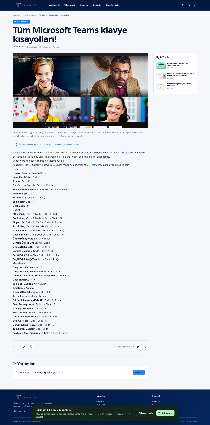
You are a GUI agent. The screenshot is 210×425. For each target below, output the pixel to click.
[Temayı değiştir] (189, 5)
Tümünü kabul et (165, 413)
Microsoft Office (30, 15)
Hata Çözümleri (113, 5)
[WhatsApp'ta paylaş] (24, 347)
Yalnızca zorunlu (146, 413)
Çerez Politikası (192, 421)
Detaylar (39, 416)
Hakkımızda (156, 401)
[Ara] (183, 5)
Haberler (84, 5)
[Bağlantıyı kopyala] (31, 347)
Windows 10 (69, 5)
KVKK (184, 421)
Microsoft (126, 152)
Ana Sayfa (16, 15)
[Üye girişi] (194, 5)
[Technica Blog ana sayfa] (26, 5)
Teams (93, 164)
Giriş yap (139, 372)
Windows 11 (54, 5)
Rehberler (97, 5)
